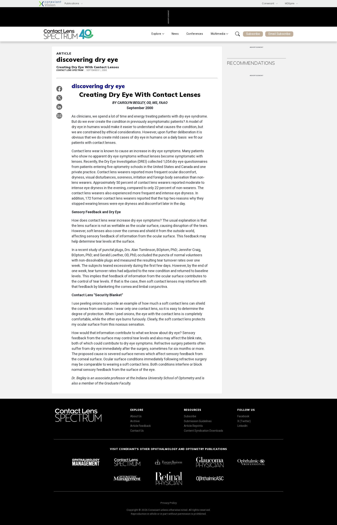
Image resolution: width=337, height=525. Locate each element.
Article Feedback (140, 425)
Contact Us (137, 430)
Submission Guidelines (198, 421)
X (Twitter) (244, 421)
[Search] (237, 34)
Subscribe (253, 34)
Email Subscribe (279, 34)
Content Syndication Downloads (203, 430)
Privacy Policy (169, 502)
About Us (136, 416)
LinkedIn (242, 425)
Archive (135, 421)
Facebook (243, 416)
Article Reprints (193, 425)
